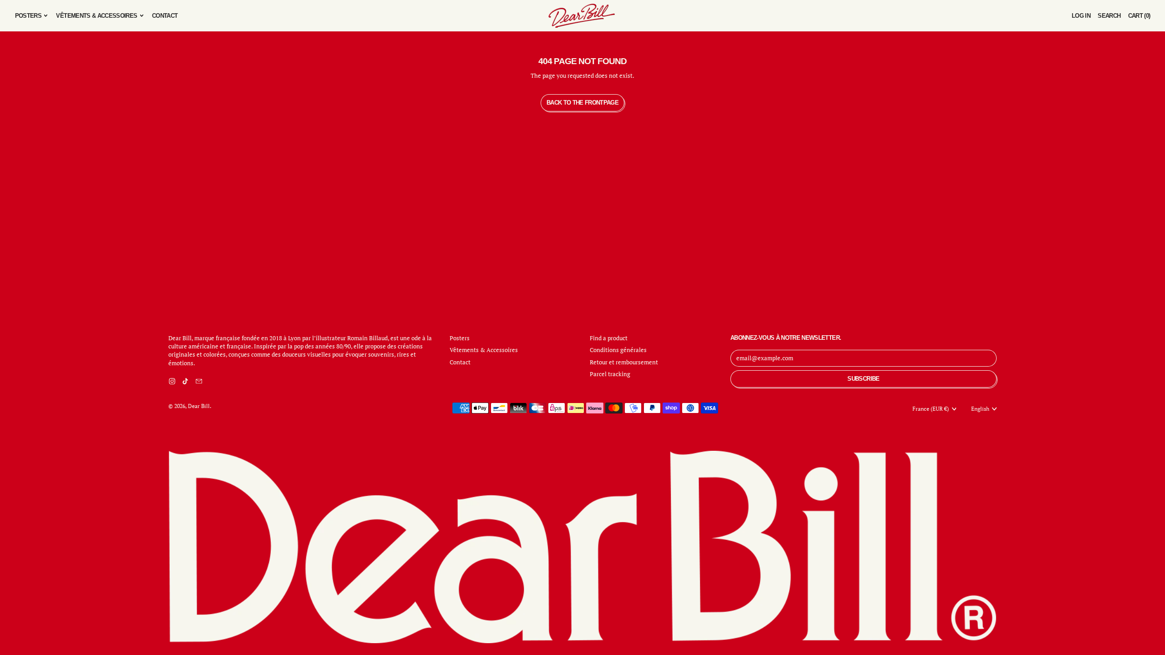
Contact (164, 15)
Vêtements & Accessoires (484, 350)
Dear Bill (199, 406)
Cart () (1139, 17)
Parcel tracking (610, 374)
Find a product (609, 338)
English (980, 408)
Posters (460, 338)
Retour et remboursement (624, 362)
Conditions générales (618, 350)
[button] (1109, 15)
